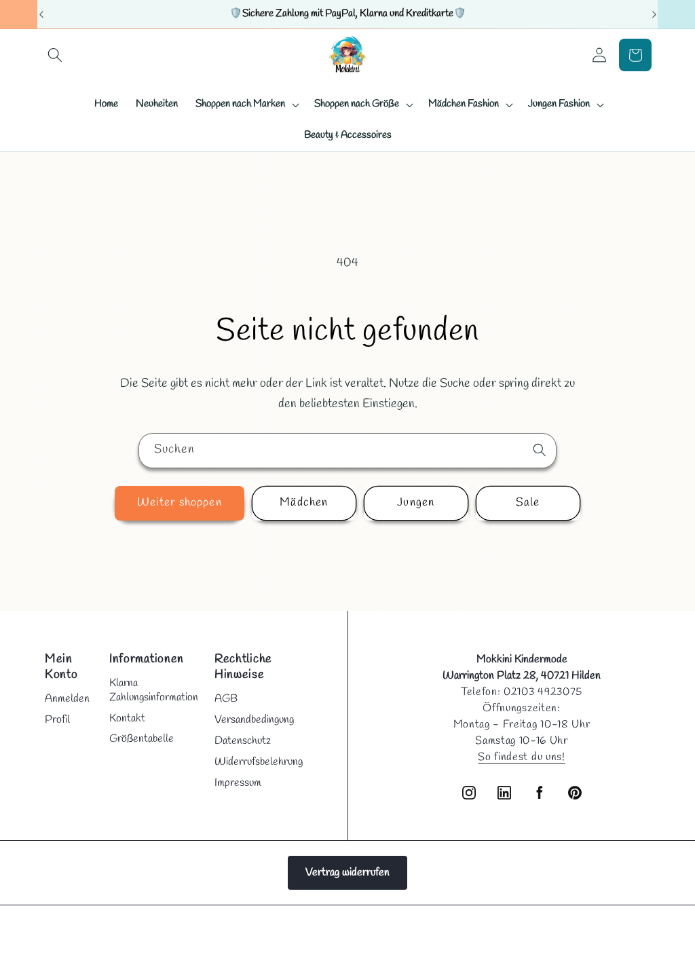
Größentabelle (141, 739)
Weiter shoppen (179, 502)
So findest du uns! (521, 757)
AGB (226, 699)
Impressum (237, 783)
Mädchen (304, 502)
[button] (55, 55)
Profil (57, 720)
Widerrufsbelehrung (258, 762)
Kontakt (127, 718)
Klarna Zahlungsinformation (153, 690)
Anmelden (67, 699)
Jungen (415, 502)
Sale (528, 502)
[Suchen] (539, 450)
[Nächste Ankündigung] (654, 14)
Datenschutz (242, 741)
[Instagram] (469, 792)
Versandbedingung (254, 720)
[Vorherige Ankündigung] (41, 14)
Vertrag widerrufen (347, 872)
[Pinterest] (575, 792)
